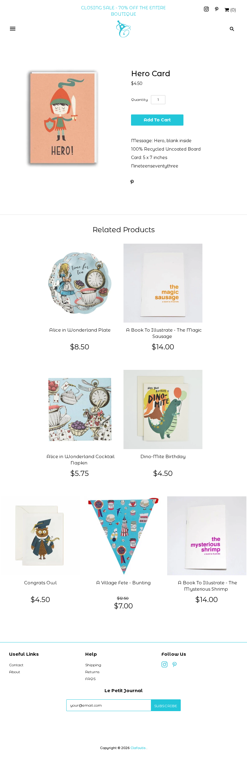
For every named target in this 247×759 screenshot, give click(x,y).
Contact (16, 665)
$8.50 (79, 346)
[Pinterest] (216, 10)
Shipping (93, 665)
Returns (92, 672)
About (14, 672)
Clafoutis (137, 748)
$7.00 (123, 605)
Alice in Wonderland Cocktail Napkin (80, 460)
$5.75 (79, 473)
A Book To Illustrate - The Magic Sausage (164, 333)
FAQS (90, 678)
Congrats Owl (40, 583)
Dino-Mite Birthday (163, 456)
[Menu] (12, 29)
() (233, 10)
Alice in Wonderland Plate (80, 330)
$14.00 (163, 346)
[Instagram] (207, 10)
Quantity (139, 99)
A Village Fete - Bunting (123, 583)
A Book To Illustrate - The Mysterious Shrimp (207, 586)
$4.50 (163, 473)
